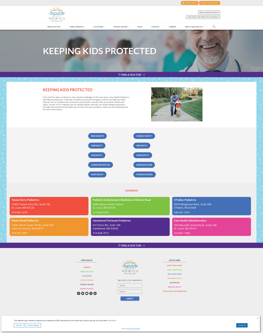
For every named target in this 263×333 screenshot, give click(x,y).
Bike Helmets (97, 136)
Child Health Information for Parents (203, 17)
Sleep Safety (97, 174)
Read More (112, 320)
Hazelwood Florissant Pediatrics (112, 220)
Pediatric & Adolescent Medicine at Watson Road (122, 199)
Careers (172, 27)
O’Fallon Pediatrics (185, 199)
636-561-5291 (182, 212)
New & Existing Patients (209, 12)
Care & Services (76, 27)
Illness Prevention (100, 165)
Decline (19, 325)
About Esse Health (193, 27)
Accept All (242, 325)
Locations (98, 27)
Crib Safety (96, 145)
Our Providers (86, 280)
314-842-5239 (20, 212)
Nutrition (174, 283)
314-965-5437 (101, 212)
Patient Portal (87, 289)
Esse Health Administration (190, 220)
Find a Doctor (53, 27)
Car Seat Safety (144, 136)
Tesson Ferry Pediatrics (25, 199)
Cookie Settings (33, 325)
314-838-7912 (101, 233)
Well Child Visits (174, 270)
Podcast (156, 27)
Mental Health (174, 287)
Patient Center (120, 27)
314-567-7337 (20, 233)
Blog (140, 27)
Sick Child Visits (175, 274)
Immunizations (144, 165)
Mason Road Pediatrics (25, 220)
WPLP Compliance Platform (133, 328)
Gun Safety (96, 155)
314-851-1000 (182, 233)
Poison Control (144, 174)
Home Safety (142, 155)
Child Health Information (175, 291)
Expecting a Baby (174, 265)
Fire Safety (141, 145)
